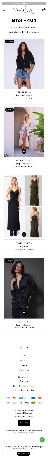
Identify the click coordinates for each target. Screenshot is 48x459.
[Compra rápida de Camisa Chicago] (24, 313)
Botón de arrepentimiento (25, 433)
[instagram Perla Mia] (21, 348)
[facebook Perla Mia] (27, 348)
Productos (24, 360)
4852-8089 (25, 381)
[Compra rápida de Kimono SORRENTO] (24, 151)
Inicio (24, 356)
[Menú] (5, 10)
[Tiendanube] (24, 413)
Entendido (23, 454)
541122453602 (25, 377)
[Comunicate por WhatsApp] (42, 439)
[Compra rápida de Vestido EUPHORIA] (24, 234)
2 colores (24, 89)
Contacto (24, 365)
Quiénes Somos (24, 370)
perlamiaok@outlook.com (26, 386)
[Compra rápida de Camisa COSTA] (24, 83)
